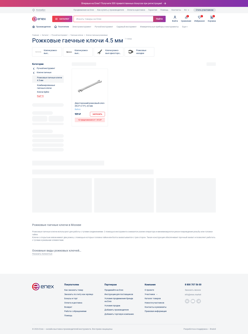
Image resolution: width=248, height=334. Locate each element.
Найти (159, 18)
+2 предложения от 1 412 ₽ (90, 120)
